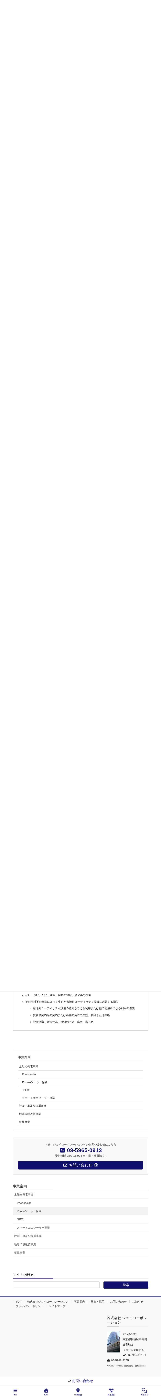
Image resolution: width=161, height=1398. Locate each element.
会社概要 (78, 1395)
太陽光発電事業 (28, 1066)
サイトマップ (57, 1306)
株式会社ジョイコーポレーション (47, 1301)
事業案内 (24, 1057)
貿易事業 (24, 1121)
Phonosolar (29, 1074)
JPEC (25, 1090)
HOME (46, 1395)
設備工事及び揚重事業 (33, 1105)
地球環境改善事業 (30, 1113)
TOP (18, 1301)
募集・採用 (97, 1301)
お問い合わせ (118, 1301)
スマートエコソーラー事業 (38, 1098)
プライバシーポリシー (29, 1306)
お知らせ (137, 1301)
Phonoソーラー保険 (34, 1082)
